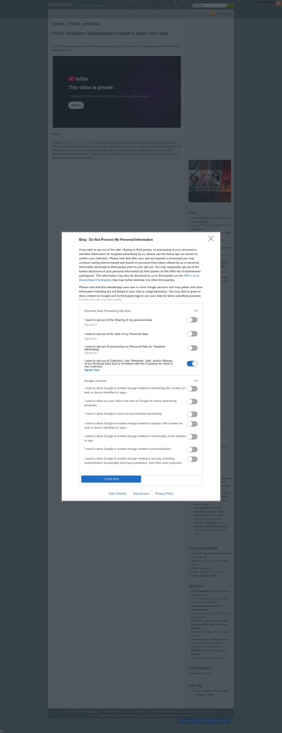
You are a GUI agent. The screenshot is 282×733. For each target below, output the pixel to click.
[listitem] (141, 311)
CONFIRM (111, 479)
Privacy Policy (164, 493)
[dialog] (141, 366)
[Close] (212, 240)
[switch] (192, 320)
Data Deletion (118, 493)
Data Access (141, 493)
